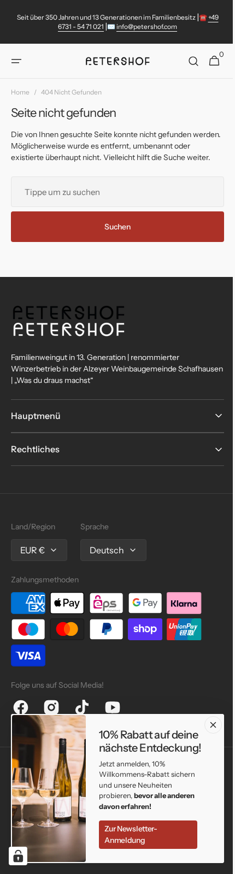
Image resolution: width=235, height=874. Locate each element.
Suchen (113, 238)
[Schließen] (213, 725)
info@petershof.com (146, 26)
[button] (16, 61)
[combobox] (113, 203)
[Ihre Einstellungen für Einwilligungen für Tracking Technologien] (18, 856)
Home (20, 92)
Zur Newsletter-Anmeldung (130, 834)
